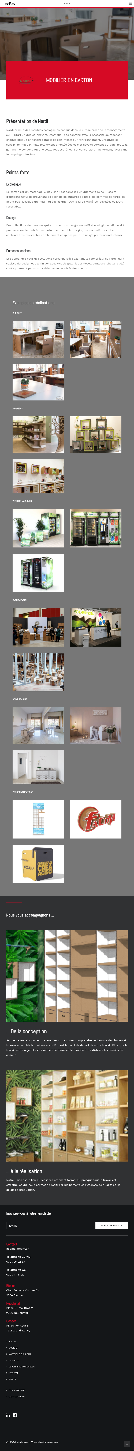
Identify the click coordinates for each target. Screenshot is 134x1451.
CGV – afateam (17, 1390)
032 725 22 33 (15, 1261)
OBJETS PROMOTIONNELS (22, 1367)
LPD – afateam (17, 1396)
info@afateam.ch (17, 1248)
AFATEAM (13, 1373)
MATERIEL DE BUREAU (20, 1354)
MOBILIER (13, 1348)
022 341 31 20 (15, 1274)
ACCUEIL (13, 1341)
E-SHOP (12, 1379)
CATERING (13, 1360)
